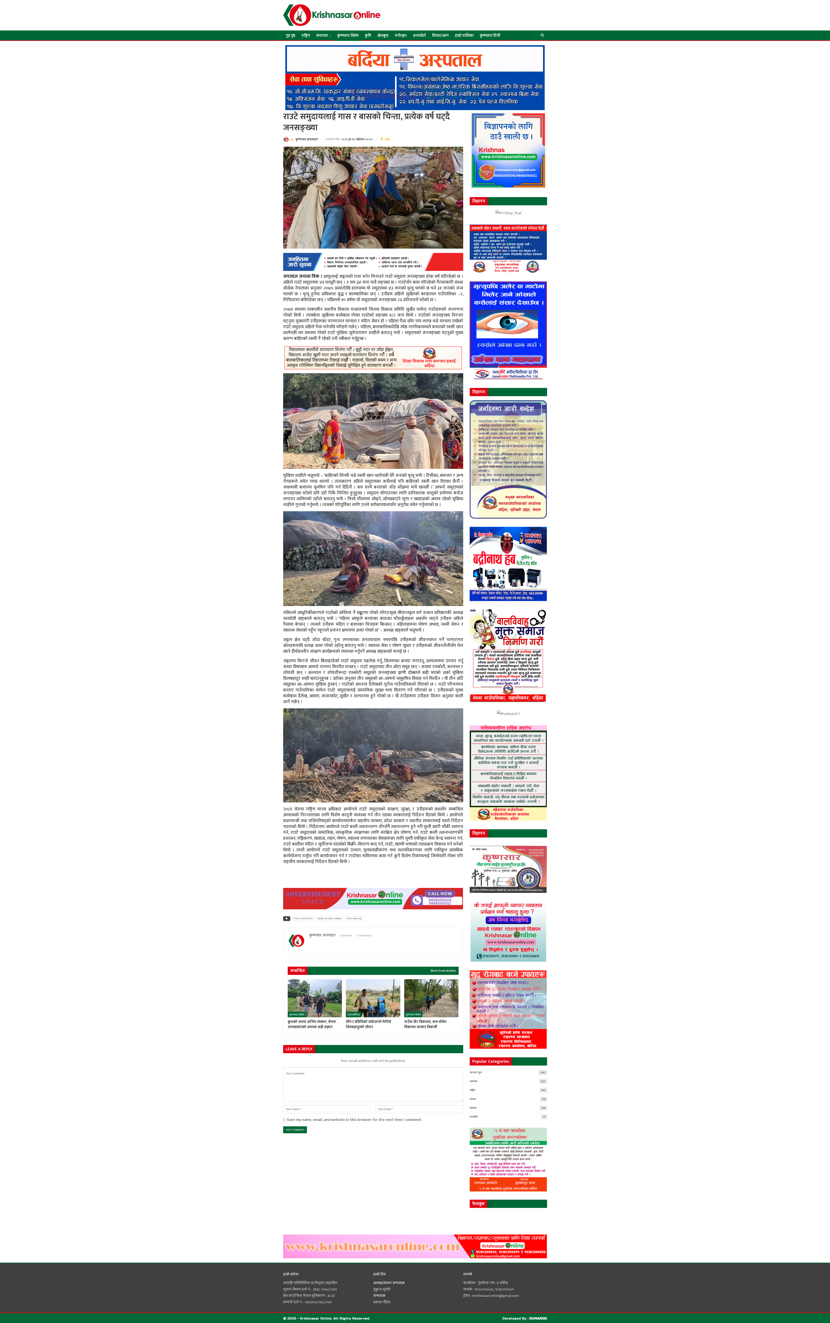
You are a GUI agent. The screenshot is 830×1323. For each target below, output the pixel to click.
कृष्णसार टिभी (490, 35)
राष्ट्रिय (306, 35)
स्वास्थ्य (473, 1108)
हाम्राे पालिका (464, 35)
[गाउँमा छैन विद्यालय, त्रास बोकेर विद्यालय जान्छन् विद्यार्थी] (431, 998)
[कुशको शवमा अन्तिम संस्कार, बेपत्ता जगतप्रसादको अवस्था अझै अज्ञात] (315, 998)
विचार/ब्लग (440, 35)
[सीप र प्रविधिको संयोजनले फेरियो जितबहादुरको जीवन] (373, 998)
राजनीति (474, 1116)
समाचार (322, 35)
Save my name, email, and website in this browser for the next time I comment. (354, 1120)
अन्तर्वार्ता (419, 35)
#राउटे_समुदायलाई (353, 918)
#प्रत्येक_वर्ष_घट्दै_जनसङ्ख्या (330, 918)
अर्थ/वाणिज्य (353, 1014)
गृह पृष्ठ (290, 35)
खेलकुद (382, 35)
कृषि (368, 35)
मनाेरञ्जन (401, 35)
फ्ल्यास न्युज (476, 1072)
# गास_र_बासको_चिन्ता (303, 918)
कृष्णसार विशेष (348, 35)
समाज (473, 1099)
